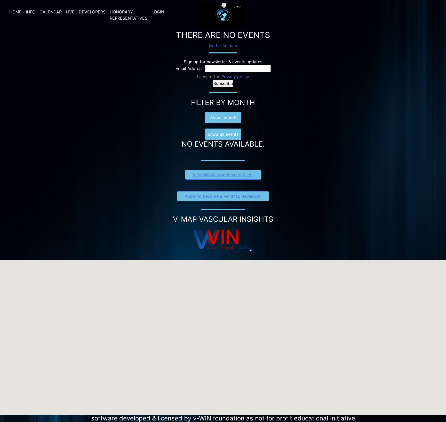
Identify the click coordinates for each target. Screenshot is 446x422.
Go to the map (223, 45)
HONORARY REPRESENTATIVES (128, 15)
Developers (92, 11)
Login (158, 11)
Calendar (50, 11)
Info (30, 11)
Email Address (189, 68)
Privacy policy (235, 76)
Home (15, 11)
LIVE (70, 11)
